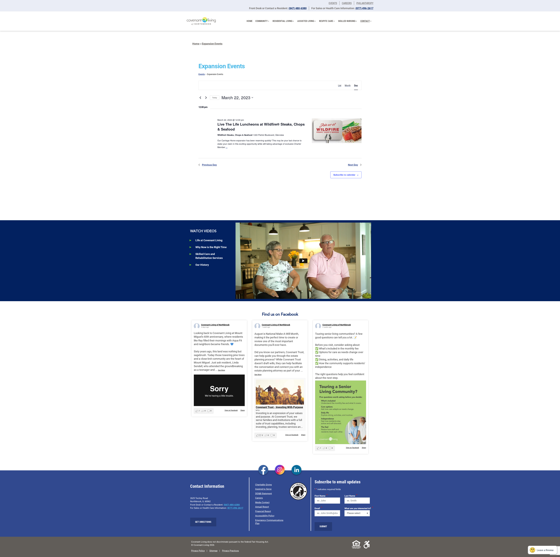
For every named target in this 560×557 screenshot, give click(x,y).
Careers (347, 3)
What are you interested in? (358, 508)
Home (249, 21)
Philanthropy (364, 3)
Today (214, 97)
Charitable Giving (263, 484)
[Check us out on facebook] (263, 470)
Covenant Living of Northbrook (215, 325)
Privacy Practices (230, 550)
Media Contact (262, 502)
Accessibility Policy (264, 515)
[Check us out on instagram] (280, 470)
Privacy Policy (198, 550)
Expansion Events (212, 43)
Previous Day (209, 164)
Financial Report (263, 511)
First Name (321, 495)
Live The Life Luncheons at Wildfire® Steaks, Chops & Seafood (261, 127)
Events (333, 3)
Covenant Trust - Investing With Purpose (279, 407)
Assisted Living (305, 21)
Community (261, 21)
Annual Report (262, 507)
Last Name (350, 495)
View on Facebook (231, 410)
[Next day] (206, 97)
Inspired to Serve (263, 489)
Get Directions (203, 522)
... (227, 147)
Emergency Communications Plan (269, 522)
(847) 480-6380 (298, 8)
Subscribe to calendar (344, 174)
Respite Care (326, 21)
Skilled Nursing (346, 21)
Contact (365, 21)
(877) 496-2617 (364, 8)
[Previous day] (200, 97)
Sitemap (213, 550)
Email (318, 508)
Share (242, 410)
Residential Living (282, 21)
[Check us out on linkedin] (296, 470)
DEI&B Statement (263, 493)
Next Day (353, 164)
